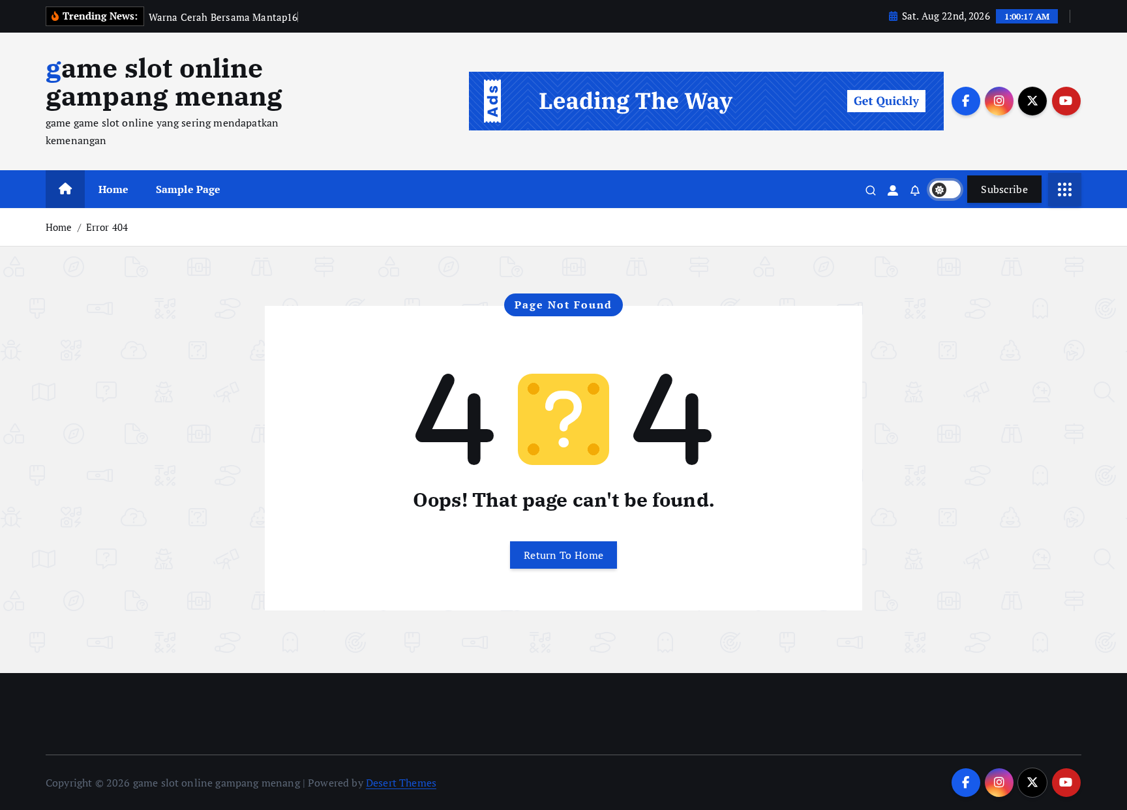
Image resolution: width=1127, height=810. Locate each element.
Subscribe (1004, 189)
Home (113, 189)
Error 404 (107, 226)
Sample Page (188, 189)
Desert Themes (401, 782)
